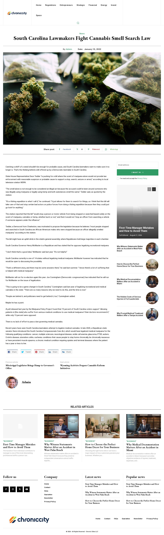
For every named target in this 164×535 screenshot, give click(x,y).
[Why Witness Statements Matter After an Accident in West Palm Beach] (152, 248)
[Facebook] (6, 489)
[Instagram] (13, 489)
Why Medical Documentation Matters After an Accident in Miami (129, 281)
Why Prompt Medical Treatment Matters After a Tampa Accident (130, 314)
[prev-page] (149, 189)
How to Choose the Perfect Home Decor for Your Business (130, 265)
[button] (77, 22)
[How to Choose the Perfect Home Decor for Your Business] (152, 265)
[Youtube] (27, 489)
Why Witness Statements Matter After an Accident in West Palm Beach (130, 248)
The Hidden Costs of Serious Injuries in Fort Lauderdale (129, 298)
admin (69, 49)
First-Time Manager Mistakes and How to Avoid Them (136, 229)
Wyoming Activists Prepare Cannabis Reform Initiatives (82, 366)
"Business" (8, 441)
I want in (136, 172)
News (82, 33)
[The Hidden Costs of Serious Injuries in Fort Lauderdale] (152, 298)
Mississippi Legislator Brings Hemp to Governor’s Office (30, 366)
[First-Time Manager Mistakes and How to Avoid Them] (137, 212)
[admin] (12, 382)
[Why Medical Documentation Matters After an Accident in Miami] (152, 281)
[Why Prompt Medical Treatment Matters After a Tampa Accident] (152, 314)
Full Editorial (123, 235)
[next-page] (154, 189)
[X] (20, 489)
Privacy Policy (142, 178)
